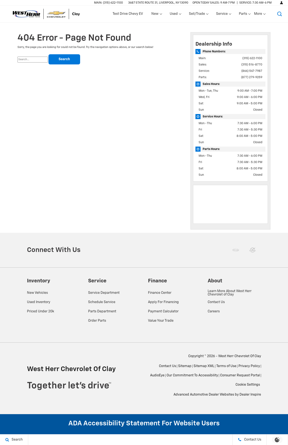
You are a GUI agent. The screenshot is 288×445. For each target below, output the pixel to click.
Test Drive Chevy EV (128, 14)
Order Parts (97, 321)
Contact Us (216, 302)
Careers (214, 311)
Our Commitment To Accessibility (192, 375)
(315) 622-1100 (252, 58)
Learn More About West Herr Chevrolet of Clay (230, 293)
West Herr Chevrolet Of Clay (239, 356)
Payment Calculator (163, 311)
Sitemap (184, 366)
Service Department (104, 293)
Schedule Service (101, 302)
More (258, 14)
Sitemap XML (204, 366)
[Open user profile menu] (281, 2)
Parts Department (102, 311)
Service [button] (222, 14)
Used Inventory (38, 302)
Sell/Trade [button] (197, 14)
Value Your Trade (161, 321)
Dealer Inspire (250, 394)
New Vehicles (37, 293)
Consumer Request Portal (240, 375)
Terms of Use (226, 366)
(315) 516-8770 (251, 64)
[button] (279, 13)
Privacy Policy (249, 366)
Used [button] (174, 14)
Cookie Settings (248, 384)
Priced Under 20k (40, 311)
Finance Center (159, 293)
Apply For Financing (163, 302)
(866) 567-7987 (251, 70)
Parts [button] (243, 14)
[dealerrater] (252, 250)
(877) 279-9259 (251, 77)
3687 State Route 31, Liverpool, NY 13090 (158, 2)
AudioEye (157, 375)
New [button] (155, 14)
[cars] (235, 250)
